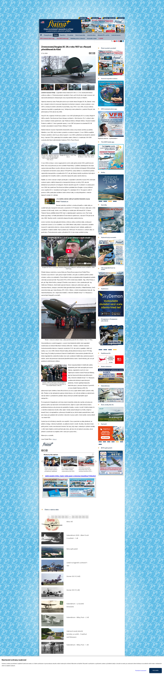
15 (80, 516)
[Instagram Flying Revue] (119, 41)
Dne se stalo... (114, 401)
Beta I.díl (70, 521)
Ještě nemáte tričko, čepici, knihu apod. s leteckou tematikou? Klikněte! (70, 476)
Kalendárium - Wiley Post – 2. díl (78, 617)
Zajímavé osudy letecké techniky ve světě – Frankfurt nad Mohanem (77, 634)
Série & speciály (80, 35)
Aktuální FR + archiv (103, 35)
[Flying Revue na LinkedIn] (123, 41)
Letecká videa (91, 35)
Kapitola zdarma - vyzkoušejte (107, 138)
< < (49, 516)
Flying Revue (48, 35)
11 (66, 516)
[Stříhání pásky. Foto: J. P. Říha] (61, 89)
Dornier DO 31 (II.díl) (73, 576)
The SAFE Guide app (62, 38)
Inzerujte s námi (92, 38)
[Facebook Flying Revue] (117, 41)
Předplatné (96, 18)
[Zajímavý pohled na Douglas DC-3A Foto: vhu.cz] (88, 89)
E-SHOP (101, 38)
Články (56, 35)
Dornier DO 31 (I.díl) (73, 590)
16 (83, 516)
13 (73, 516)
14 (76, 516)
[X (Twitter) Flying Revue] (121, 41)
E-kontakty (122, 18)
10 (63, 516)
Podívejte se (64, 201)
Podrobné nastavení (140, 670)
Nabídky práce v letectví (78, 38)
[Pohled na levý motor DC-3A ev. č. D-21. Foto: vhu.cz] (74, 89)
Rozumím (155, 670)
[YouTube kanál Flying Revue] (114, 41)
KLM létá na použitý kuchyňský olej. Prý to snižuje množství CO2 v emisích (85, 470)
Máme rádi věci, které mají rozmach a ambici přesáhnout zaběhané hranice (51, 470)
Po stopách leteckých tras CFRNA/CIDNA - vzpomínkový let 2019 (68, 469)
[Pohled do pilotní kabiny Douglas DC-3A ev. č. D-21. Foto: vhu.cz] (86, 154)
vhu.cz (55, 439)
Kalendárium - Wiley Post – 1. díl (78, 645)
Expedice (62, 35)
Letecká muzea (116, 35)
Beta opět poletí (72, 549)
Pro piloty (70, 35)
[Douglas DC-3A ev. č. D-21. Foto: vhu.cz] (68, 154)
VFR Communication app (47, 38)
